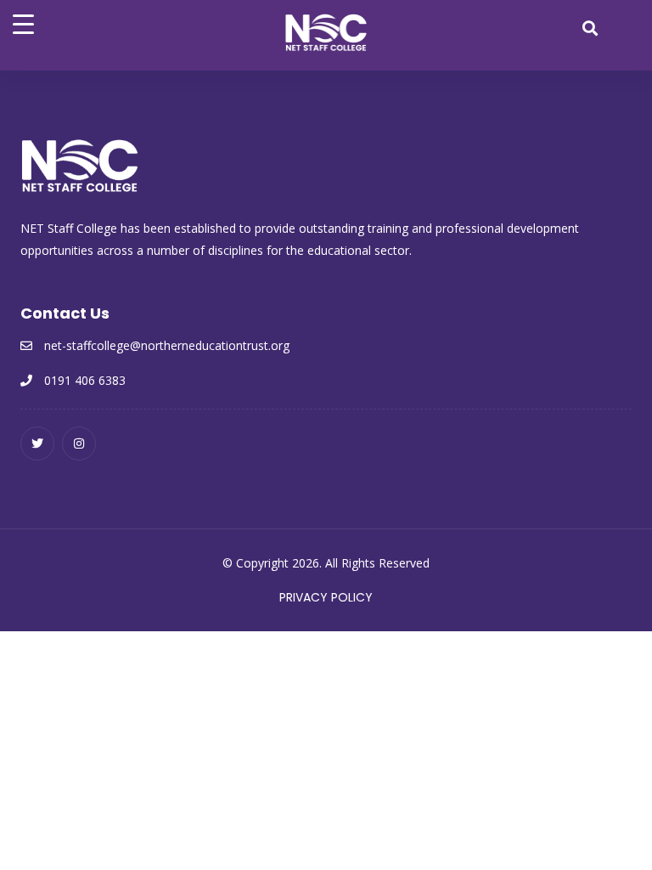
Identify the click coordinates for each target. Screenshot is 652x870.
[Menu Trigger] (23, 23)
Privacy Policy (326, 597)
